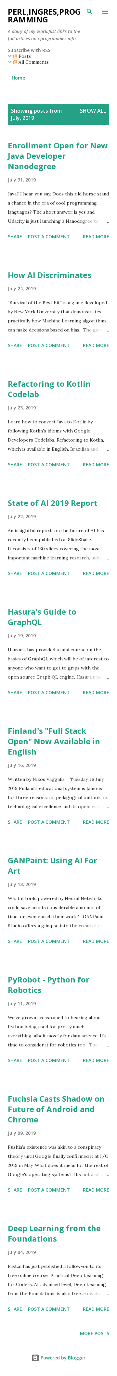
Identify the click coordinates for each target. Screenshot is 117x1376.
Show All (93, 110)
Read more (96, 236)
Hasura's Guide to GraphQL (42, 616)
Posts (24, 56)
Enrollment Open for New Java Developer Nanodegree (58, 155)
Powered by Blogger (62, 1358)
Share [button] (15, 236)
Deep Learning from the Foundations (54, 1233)
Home (18, 78)
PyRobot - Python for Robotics (48, 984)
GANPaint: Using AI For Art (52, 865)
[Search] (90, 12)
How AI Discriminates (49, 274)
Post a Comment (49, 236)
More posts (94, 1333)
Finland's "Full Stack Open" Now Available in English (54, 741)
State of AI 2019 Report (53, 502)
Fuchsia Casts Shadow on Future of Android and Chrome (56, 1109)
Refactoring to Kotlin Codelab (49, 388)
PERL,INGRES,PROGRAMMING (44, 15)
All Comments (33, 62)
